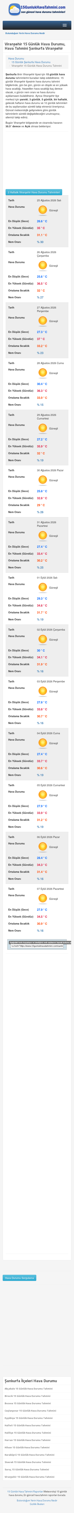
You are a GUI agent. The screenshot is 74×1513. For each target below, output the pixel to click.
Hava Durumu (16, 58)
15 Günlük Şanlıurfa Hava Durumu (30, 62)
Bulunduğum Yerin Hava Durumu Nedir (25, 33)
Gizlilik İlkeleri (37, 1504)
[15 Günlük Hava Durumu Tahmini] (37, 9)
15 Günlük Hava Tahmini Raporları (25, 1491)
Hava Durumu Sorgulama (19, 1278)
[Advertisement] (37, 160)
